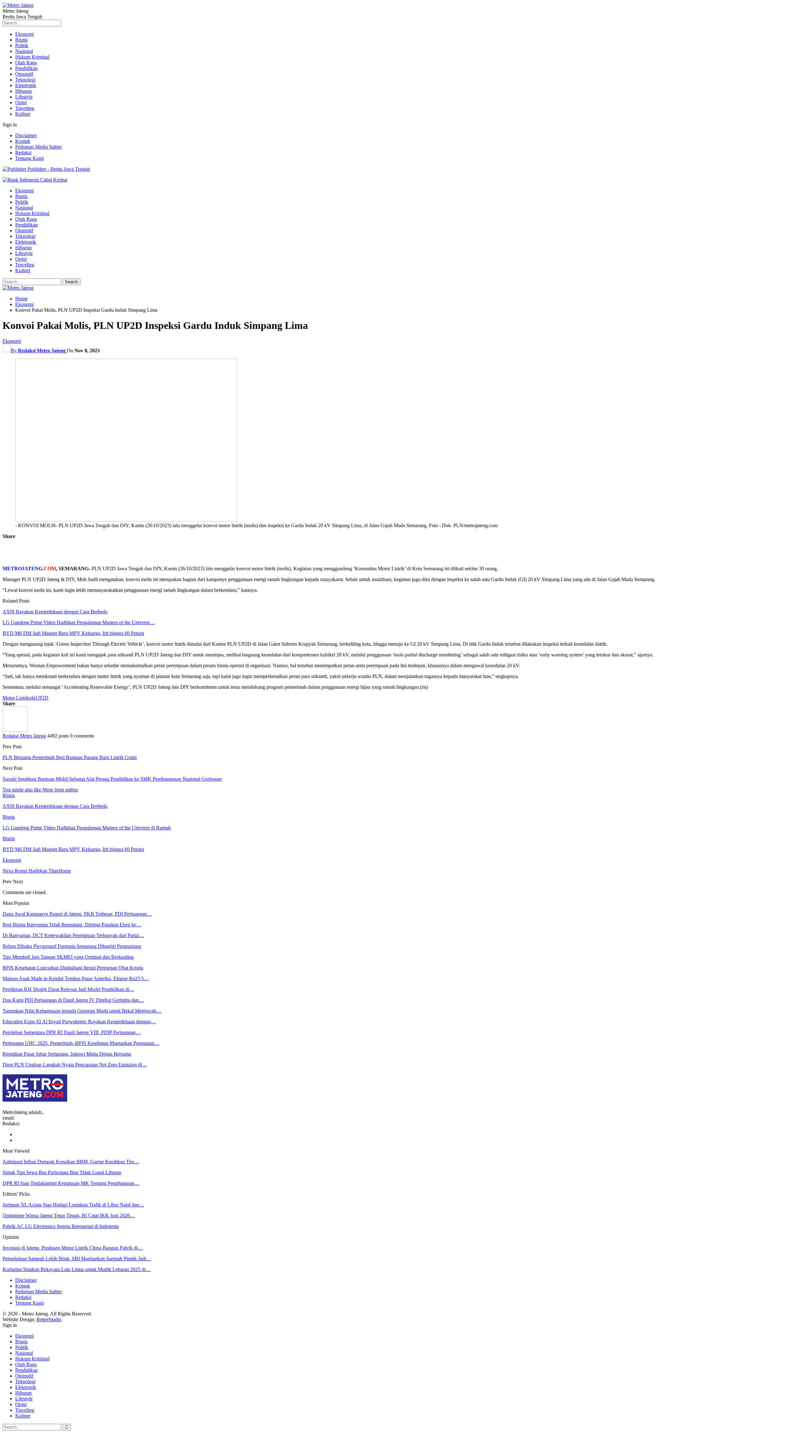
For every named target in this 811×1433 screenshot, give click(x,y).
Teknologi (25, 79)
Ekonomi (24, 34)
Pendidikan (26, 68)
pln (32, 698)
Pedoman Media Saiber (38, 147)
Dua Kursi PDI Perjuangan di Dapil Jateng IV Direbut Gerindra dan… (73, 1000)
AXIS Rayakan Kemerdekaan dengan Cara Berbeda (55, 611)
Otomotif (24, 74)
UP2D (41, 698)
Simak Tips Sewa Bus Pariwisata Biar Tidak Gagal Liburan (62, 1172)
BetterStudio (48, 1319)
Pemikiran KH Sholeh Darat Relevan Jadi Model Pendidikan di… (68, 989)
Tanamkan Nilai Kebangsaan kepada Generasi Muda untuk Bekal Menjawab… (82, 1011)
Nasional (24, 51)
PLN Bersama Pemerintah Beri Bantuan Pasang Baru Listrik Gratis (70, 757)
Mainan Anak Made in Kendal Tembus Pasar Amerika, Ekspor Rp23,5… (76, 978)
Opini (21, 102)
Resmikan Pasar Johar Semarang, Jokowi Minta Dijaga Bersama (67, 1054)
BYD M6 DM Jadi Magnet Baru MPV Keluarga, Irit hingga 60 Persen (73, 633)
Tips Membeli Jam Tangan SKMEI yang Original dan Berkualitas (68, 957)
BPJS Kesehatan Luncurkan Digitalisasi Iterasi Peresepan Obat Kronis (73, 967)
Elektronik (25, 85)
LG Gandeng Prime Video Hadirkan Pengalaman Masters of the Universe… (79, 622)
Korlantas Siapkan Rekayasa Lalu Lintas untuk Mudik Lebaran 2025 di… (76, 1269)
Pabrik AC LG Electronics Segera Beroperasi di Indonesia (61, 1226)
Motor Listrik (16, 698)
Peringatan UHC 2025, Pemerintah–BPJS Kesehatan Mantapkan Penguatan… (81, 1043)
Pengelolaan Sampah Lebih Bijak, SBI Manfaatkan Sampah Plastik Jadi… (77, 1258)
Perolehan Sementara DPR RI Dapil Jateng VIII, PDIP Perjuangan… (72, 1032)
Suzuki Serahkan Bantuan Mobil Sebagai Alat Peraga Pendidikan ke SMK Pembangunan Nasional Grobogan (112, 779)
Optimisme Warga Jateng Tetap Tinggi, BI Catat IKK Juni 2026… (69, 1215)
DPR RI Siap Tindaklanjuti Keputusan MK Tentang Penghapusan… (71, 1183)
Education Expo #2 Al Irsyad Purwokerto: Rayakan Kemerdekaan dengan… (79, 1021)
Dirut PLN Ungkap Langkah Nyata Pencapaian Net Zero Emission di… (75, 1064)
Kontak (22, 141)
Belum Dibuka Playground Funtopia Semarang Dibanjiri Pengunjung (72, 946)
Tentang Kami (29, 158)
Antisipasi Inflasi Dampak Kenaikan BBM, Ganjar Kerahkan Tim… (71, 1161)
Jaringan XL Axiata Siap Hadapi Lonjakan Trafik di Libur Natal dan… (73, 1204)
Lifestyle (24, 96)
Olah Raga (26, 62)
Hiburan (23, 91)
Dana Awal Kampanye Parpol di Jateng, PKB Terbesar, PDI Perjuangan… (77, 914)
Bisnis (21, 39)
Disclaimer (26, 135)
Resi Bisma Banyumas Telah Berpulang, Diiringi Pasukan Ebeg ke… (72, 924)
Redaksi (23, 152)
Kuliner (22, 114)
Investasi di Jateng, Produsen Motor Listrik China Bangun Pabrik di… (73, 1248)
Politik (21, 45)
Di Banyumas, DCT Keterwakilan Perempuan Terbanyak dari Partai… (73, 935)
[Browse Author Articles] (15, 730)
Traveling (24, 108)
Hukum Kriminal (32, 57)
